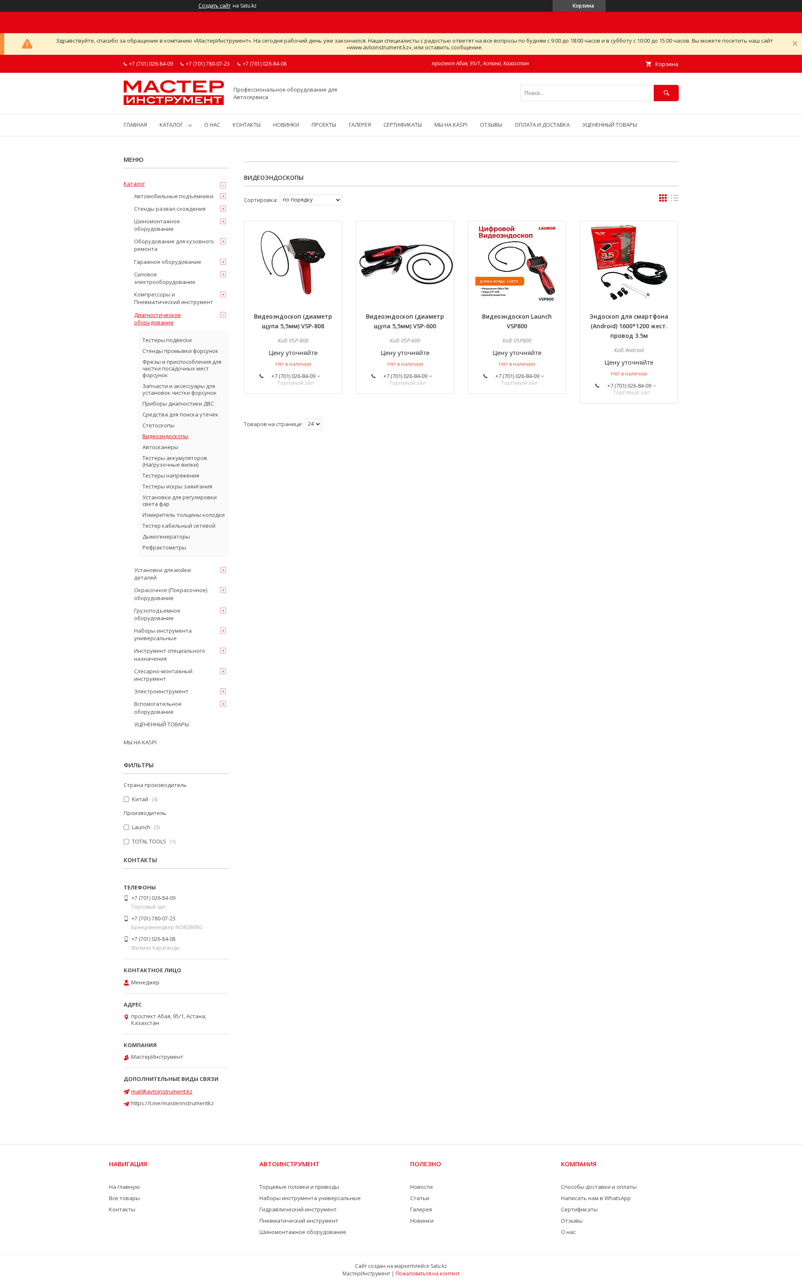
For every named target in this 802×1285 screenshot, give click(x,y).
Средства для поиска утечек (180, 414)
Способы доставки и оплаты (599, 1186)
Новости (421, 1186)
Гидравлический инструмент (298, 1209)
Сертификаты (579, 1209)
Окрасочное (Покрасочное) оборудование (170, 593)
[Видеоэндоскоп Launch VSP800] (517, 263)
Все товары (124, 1198)
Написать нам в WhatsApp (596, 1198)
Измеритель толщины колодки (183, 515)
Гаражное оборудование (167, 262)
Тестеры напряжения (170, 475)
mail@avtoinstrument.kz (162, 1091)
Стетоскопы (158, 425)
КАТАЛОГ (171, 124)
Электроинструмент (161, 691)
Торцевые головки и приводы (299, 1186)
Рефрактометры (164, 547)
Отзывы (572, 1220)
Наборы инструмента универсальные (163, 634)
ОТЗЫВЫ (491, 124)
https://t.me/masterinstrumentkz (172, 1103)
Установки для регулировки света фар (179, 500)
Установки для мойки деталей (162, 573)
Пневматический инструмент (298, 1220)
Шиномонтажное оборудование (157, 224)
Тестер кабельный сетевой (179, 525)
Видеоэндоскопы (165, 436)
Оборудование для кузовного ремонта (174, 245)
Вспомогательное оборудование (158, 707)
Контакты (122, 1209)
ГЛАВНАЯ (135, 124)
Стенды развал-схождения (170, 208)
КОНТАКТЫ (247, 124)
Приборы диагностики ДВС (178, 403)
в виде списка (674, 200)
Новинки (422, 1220)
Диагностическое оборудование (157, 318)
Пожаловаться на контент (427, 1273)
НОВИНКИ (286, 124)
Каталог (134, 183)
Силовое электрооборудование (164, 278)
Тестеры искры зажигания (177, 486)
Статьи (419, 1198)
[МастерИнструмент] (174, 103)
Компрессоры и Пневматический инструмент (173, 298)
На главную (124, 1186)
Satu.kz (439, 1266)
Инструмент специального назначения (169, 654)
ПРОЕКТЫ (324, 124)
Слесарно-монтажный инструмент (163, 674)
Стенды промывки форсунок (180, 351)
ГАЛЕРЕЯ (360, 124)
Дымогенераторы (166, 536)
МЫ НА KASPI (450, 124)
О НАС (212, 124)
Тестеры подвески (167, 340)
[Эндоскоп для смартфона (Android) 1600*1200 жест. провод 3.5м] (629, 263)
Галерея (421, 1209)
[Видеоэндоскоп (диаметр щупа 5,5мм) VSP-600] (405, 263)
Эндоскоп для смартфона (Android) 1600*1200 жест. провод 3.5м (628, 326)
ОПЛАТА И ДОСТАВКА (542, 124)
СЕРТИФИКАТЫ (402, 124)
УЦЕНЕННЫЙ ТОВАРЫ (609, 124)
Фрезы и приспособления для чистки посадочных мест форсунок (181, 368)
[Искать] (666, 93)
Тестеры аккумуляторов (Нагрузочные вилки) (174, 461)
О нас (568, 1232)
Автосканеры (160, 447)
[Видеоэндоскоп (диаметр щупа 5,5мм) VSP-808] (293, 263)
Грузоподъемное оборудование (157, 614)
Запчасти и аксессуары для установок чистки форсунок (179, 389)
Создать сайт (214, 6)
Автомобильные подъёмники (173, 196)
